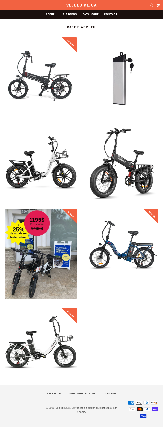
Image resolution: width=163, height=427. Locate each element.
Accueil (51, 14)
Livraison (109, 393)
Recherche (54, 393)
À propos (70, 14)
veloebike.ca (81, 5)
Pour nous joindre (82, 393)
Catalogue (90, 14)
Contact (110, 14)
